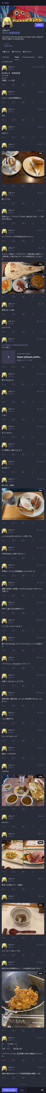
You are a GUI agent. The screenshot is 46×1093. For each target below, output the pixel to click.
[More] (43, 84)
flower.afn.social (14, 33)
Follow (39, 25)
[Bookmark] (33, 84)
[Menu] (32, 25)
